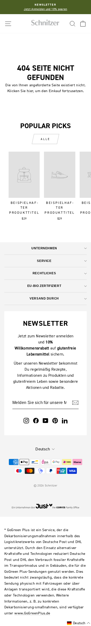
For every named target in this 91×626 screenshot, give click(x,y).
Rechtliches (44, 273)
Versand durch (44, 298)
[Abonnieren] (75, 403)
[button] (78, 623)
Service (44, 260)
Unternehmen (44, 248)
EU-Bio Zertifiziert (44, 285)
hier (30, 90)
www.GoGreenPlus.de (32, 613)
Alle (45, 139)
